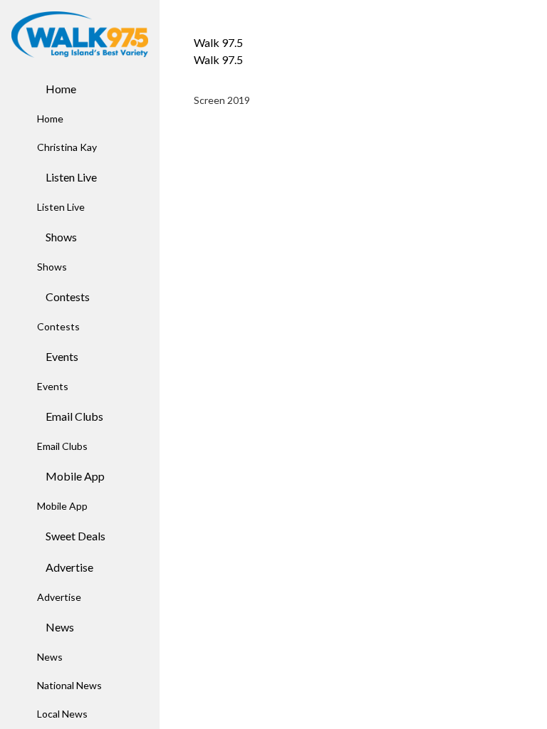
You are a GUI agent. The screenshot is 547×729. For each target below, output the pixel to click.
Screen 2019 (222, 100)
